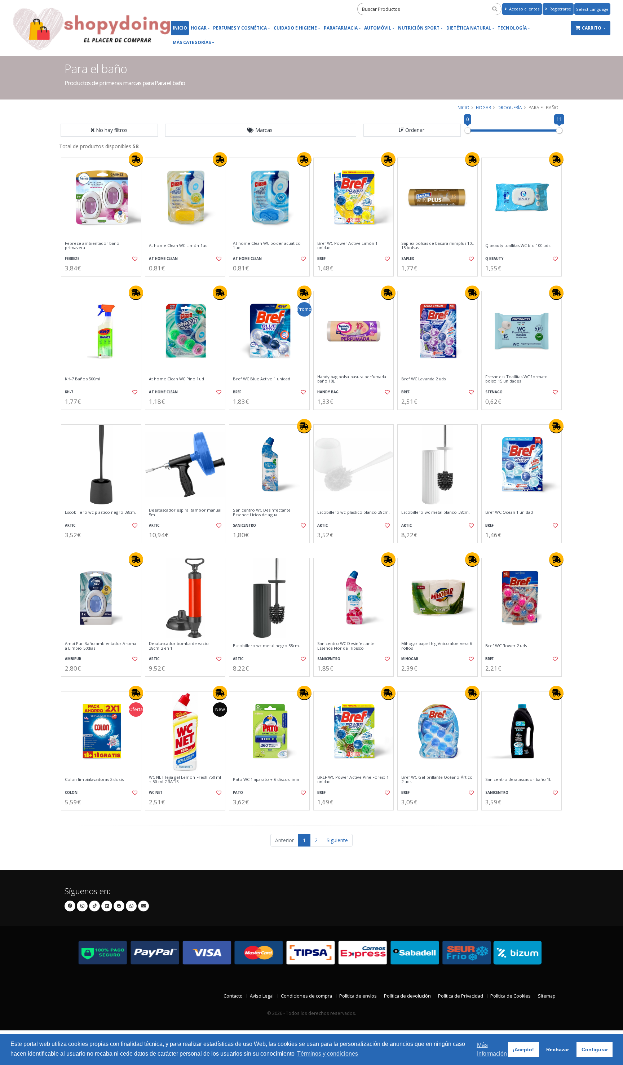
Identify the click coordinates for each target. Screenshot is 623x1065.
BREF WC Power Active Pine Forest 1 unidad (353, 779)
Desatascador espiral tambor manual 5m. (185, 512)
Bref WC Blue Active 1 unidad (261, 379)
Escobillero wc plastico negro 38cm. (100, 512)
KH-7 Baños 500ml (82, 379)
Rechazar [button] (557, 1049)
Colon (71, 792)
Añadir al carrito (103, 282)
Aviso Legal (262, 996)
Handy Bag (328, 392)
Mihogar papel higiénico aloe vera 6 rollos (436, 645)
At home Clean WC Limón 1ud (178, 245)
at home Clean (163, 258)
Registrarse (559, 9)
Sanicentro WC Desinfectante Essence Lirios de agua (262, 512)
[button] (260, 130)
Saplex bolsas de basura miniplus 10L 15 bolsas (437, 245)
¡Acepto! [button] (523, 1049)
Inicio (180, 28)
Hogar (199, 28)
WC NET (156, 792)
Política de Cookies (510, 996)
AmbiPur (73, 659)
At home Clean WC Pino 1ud (176, 379)
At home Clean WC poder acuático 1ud (267, 245)
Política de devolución (407, 996)
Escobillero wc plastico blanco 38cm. (353, 512)
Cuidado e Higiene (295, 28)
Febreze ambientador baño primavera (92, 245)
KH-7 (69, 392)
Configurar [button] (595, 1049)
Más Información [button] (492, 1049)
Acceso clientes (523, 9)
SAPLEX (407, 258)
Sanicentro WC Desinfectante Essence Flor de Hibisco (346, 645)
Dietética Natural (468, 28)
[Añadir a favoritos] (134, 259)
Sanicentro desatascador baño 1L (518, 779)
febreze (72, 258)
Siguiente (337, 840)
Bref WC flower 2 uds (506, 646)
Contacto (233, 996)
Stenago (494, 392)
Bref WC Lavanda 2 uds (423, 379)
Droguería (510, 107)
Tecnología (512, 28)
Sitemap (547, 996)
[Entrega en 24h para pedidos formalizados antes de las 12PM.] (136, 159)
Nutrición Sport (418, 28)
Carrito (592, 28)
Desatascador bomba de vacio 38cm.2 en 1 (179, 645)
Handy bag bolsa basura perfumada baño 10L (351, 379)
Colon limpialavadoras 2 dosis (94, 779)
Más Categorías (192, 42)
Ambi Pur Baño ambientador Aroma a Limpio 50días (100, 645)
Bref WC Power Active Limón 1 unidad (347, 245)
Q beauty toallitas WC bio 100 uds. (518, 245)
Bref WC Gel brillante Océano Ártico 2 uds (437, 779)
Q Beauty (494, 258)
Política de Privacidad (460, 996)
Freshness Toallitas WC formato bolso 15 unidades (516, 379)
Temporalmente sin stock (101, 682)
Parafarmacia (341, 28)
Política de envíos (358, 996)
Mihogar (409, 659)
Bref (321, 258)
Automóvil (377, 28)
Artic (70, 525)
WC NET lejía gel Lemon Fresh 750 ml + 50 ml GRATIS (185, 779)
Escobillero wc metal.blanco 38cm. (435, 512)
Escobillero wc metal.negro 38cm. (266, 646)
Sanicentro (244, 525)
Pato (238, 792)
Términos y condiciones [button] (327, 1054)
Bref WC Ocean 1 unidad (509, 512)
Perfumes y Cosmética (240, 28)
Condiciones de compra (306, 996)
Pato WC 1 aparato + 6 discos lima (266, 779)
